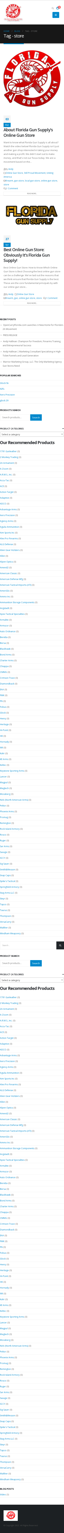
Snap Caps (5, 875)
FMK (2, 695)
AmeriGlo (5, 590)
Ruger (3, 840)
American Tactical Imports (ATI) (15, 584)
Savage (3, 852)
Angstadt (4, 608)
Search (36, 417)
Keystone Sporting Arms (12, 770)
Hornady (4, 741)
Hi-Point (4, 730)
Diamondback (7, 683)
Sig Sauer (4, 863)
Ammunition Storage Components (17, 602)
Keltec (3, 765)
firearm (9, 180)
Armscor (4, 625)
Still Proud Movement (35, 172)
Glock (3, 712)
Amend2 (4, 567)
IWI (1, 747)
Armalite (4, 619)
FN (1, 701)
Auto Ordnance (7, 631)
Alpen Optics (6, 561)
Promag (4, 817)
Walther (4, 927)
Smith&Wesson (7, 869)
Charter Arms (7, 660)
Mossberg (5, 794)
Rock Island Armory (10, 828)
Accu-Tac (4, 480)
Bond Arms (5, 654)
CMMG (3, 672)
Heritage (4, 724)
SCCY (2, 857)
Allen (2, 555)
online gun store (49, 180)
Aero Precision (7, 394)
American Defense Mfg (11, 579)
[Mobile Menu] (55, 15)
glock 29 (4, 400)
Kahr (2, 753)
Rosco (3, 834)
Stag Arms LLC (7, 892)
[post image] (32, 78)
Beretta (3, 637)
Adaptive (4, 497)
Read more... (32, 193)
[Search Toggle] (52, 8)
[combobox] (32, 434)
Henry (3, 718)
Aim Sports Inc (7, 532)
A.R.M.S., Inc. (6, 474)
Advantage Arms (8, 509)
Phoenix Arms (7, 811)
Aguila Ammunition (9, 526)
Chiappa (4, 666)
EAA (2, 689)
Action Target (7, 492)
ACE (2, 486)
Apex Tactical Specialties (12, 613)
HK (1, 735)
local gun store (32, 180)
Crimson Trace (7, 677)
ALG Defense (6, 544)
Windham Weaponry (10, 933)
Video (3, 1494)
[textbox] (32, 434)
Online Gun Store (14, 172)
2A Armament (7, 462)
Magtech (4, 788)
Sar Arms (4, 846)
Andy (10, 169)
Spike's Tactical (7, 881)
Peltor (3, 805)
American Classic (8, 573)
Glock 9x (4, 383)
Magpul (4, 782)
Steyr (2, 898)
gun (16, 298)
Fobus (3, 706)
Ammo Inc (5, 596)
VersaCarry (5, 921)
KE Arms (4, 759)
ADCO (3, 503)
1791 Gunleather (8, 451)
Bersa (3, 643)
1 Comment (12, 188)
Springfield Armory (9, 886)
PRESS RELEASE (10, 335)
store (6, 184)
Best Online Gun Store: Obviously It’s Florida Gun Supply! (27, 255)
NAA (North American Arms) (14, 799)
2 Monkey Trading (9, 457)
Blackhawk (5, 648)
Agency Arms (6, 521)
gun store (19, 180)
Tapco (3, 904)
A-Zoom (4, 468)
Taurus (3, 910)
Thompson (5, 916)
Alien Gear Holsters (10, 550)
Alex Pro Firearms (9, 538)
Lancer (3, 776)
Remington (5, 823)
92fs (2, 388)
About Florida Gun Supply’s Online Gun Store (28, 132)
